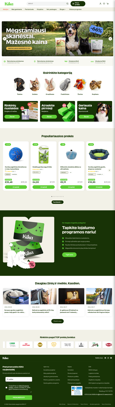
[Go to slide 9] (63, 196)
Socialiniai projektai (49, 370)
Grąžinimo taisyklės (94, 380)
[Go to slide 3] (54, 196)
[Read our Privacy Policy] (31, 392)
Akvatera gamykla (95, 404)
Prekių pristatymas (94, 376)
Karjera (70, 367)
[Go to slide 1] (51, 196)
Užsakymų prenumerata (50, 376)
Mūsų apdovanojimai (49, 373)
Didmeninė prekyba (73, 380)
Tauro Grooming (106, 404)
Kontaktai (70, 370)
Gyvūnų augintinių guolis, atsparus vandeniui (97, 168)
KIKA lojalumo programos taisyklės (99, 383)
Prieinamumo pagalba (74, 383)
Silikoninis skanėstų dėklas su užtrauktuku (70, 168)
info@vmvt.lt (99, 394)
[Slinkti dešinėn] (109, 170)
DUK (90, 367)
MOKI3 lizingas (93, 370)
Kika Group (62, 404)
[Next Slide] (110, 38)
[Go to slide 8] (61, 196)
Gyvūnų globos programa (51, 383)
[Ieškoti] (67, 4)
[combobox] (47, 4)
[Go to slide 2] (53, 196)
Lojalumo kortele (94, 373)
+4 (70, 172)
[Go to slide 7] (60, 196)
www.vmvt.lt (108, 394)
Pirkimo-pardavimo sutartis (51, 380)
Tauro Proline (84, 404)
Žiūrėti (12, 117)
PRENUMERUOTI (19, 397)
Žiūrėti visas (57, 321)
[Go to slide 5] (57, 196)
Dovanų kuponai (72, 373)
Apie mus (46, 367)
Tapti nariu (69, 255)
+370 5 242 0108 (89, 394)
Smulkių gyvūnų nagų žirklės (42, 167)
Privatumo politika (73, 376)
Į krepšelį (16, 187)
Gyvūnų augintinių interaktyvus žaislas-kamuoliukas (16, 168)
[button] (108, 4)
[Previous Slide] (4, 38)
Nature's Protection (72, 404)
